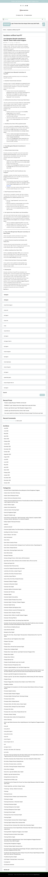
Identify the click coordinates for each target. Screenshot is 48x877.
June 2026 (6, 431)
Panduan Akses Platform (9, 657)
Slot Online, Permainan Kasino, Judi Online (13, 764)
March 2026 (6, 438)
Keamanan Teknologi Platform (10, 617)
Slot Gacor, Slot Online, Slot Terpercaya (12, 749)
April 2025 (6, 467)
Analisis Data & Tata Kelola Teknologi (12, 492)
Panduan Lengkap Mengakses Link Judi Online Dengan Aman (16, 667)
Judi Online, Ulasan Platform (10, 576)
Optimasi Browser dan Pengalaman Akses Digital (14, 638)
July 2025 (6, 459)
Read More (6, 289)
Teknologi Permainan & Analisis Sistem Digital (13, 834)
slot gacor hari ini (7, 341)
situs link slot (7, 330)
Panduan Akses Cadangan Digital (11, 649)
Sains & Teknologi (8, 719)
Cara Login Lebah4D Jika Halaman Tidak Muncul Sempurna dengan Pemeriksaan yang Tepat (23, 413)
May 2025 (6, 464)
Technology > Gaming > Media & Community (13, 788)
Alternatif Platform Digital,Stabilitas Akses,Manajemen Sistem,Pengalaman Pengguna (22, 490)
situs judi (6, 726)
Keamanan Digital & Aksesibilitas (11, 597)
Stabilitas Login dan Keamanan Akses (12, 774)
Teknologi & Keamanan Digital (10, 804)
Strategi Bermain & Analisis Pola (11, 777)
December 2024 (7, 477)
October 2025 (7, 451)
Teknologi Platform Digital (9, 837)
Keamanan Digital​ (7, 594)
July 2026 (6, 428)
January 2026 (7, 443)
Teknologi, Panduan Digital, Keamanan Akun (13, 846)
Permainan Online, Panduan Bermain (11, 701)
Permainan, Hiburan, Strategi (10, 714)
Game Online (6, 539)
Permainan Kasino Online (9, 698)
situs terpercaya (7, 362)
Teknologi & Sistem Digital (9, 812)
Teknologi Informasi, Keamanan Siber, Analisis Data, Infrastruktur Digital (19, 825)
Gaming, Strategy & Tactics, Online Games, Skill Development (17, 558)
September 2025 (7, 454)
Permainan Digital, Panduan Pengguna (12, 693)
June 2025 (6, 462)
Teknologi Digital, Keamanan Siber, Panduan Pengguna (15, 820)
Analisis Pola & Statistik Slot (10, 507)
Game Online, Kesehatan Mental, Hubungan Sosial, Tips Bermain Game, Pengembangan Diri (23, 545)
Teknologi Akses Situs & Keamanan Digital (13, 814)
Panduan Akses (7, 644)
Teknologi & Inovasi (8, 794)
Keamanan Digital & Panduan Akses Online (13, 599)
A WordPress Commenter (9, 420)
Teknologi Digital (7, 817)
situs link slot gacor (8, 305)
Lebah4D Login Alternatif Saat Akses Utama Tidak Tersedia (26, 1)
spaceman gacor (7, 377)
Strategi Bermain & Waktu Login (10, 779)
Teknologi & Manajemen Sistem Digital (12, 809)
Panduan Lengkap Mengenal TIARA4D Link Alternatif (15, 402)
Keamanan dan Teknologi (9, 591)
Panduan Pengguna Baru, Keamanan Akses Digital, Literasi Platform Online (19, 681)
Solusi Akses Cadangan (9, 769)
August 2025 (6, 456)
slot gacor (6, 315)
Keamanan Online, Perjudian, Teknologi (12, 612)
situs (5, 325)
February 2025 (7, 472)
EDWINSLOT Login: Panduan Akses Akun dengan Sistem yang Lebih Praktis (20, 405)
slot (5, 744)
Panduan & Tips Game (8, 641)
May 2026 (6, 433)
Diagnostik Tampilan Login (9, 515)
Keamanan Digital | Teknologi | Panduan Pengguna (14, 602)
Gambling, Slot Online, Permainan (11, 532)
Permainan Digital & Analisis (10, 691)
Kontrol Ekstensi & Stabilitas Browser (12, 627)
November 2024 (7, 480)
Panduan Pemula (7, 679)
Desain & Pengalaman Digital (10, 512)
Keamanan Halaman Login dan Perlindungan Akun (14, 610)
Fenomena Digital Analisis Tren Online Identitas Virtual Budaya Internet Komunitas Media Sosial (24, 529)
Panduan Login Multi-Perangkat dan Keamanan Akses (15, 674)
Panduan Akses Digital (8, 654)
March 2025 (6, 469)
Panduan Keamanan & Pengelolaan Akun (12, 664)
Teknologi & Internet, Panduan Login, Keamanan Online (15, 796)
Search (5, 392)
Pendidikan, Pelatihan (8, 684)
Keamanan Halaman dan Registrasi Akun (12, 607)
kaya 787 (8, 185)
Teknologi (6, 791)
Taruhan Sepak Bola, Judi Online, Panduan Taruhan (14, 786)
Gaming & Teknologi (8, 555)
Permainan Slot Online (8, 709)
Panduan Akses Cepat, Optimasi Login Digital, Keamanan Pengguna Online (19, 651)
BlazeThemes (37, 874)
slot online (6, 752)
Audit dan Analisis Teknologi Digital (11, 509)
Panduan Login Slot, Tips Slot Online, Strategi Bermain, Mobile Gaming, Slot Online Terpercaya (23, 676)
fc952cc (6, 42)
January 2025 (7, 475)
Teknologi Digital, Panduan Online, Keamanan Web (14, 822)
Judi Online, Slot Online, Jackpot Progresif (13, 571)
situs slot (6, 310)
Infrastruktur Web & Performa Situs (11, 565)
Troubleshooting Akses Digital (10, 856)
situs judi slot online (8, 734)
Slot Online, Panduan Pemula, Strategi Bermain (13, 761)
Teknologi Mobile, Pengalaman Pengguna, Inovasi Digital (16, 831)
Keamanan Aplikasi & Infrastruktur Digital (12, 589)
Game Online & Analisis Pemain (10, 542)
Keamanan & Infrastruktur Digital (11, 584)
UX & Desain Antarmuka (9, 864)
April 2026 (6, 436)
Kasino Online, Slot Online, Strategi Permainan (13, 578)
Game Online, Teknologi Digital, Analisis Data (13, 550)
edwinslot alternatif (8, 526)
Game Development (8, 537)
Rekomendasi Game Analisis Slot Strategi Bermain (14, 717)
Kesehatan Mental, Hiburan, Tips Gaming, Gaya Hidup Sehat (16, 620)
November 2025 (7, 449)
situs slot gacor (7, 351)
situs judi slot (7, 728)
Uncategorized (7, 862)
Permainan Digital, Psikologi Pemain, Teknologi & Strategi (16, 696)
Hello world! (19, 420)
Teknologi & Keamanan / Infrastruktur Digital (13, 801)
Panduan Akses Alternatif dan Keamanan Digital (14, 646)
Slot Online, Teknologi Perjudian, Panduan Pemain (14, 766)
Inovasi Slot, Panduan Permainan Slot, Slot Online (14, 568)
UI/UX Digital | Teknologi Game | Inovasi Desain (14, 859)
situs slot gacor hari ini (9, 382)
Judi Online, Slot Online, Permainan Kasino (13, 573)
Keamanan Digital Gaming (9, 604)
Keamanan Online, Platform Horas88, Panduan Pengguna (16, 615)
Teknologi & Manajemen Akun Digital (11, 807)
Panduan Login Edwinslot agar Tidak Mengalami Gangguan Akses (18, 408)
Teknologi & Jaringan (8, 799)
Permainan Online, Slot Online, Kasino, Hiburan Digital (15, 704)
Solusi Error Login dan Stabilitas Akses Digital (13, 771)
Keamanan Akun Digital (9, 586)
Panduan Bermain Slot (8, 659)
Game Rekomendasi (8, 552)
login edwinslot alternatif (9, 629)
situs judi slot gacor (8, 731)
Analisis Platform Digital (9, 504)
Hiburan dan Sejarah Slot (9, 563)
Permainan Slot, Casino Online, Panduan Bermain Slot (15, 711)
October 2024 (7, 482)
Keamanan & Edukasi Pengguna (10, 581)
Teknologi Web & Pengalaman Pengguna (12, 843)
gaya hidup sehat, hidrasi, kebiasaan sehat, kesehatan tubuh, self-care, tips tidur (20, 560)
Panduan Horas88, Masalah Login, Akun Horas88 (14, 662)
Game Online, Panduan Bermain (10, 547)
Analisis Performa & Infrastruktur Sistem (12, 498)
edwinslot (6, 524)
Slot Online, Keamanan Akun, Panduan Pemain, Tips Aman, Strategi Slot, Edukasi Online (22, 758)
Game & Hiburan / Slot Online (10, 534)
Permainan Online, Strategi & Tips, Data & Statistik (14, 706)
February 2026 (7, 441)
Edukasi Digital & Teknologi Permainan (12, 521)
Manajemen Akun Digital (9, 632)
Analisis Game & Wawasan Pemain (11, 495)
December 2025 (7, 446)
